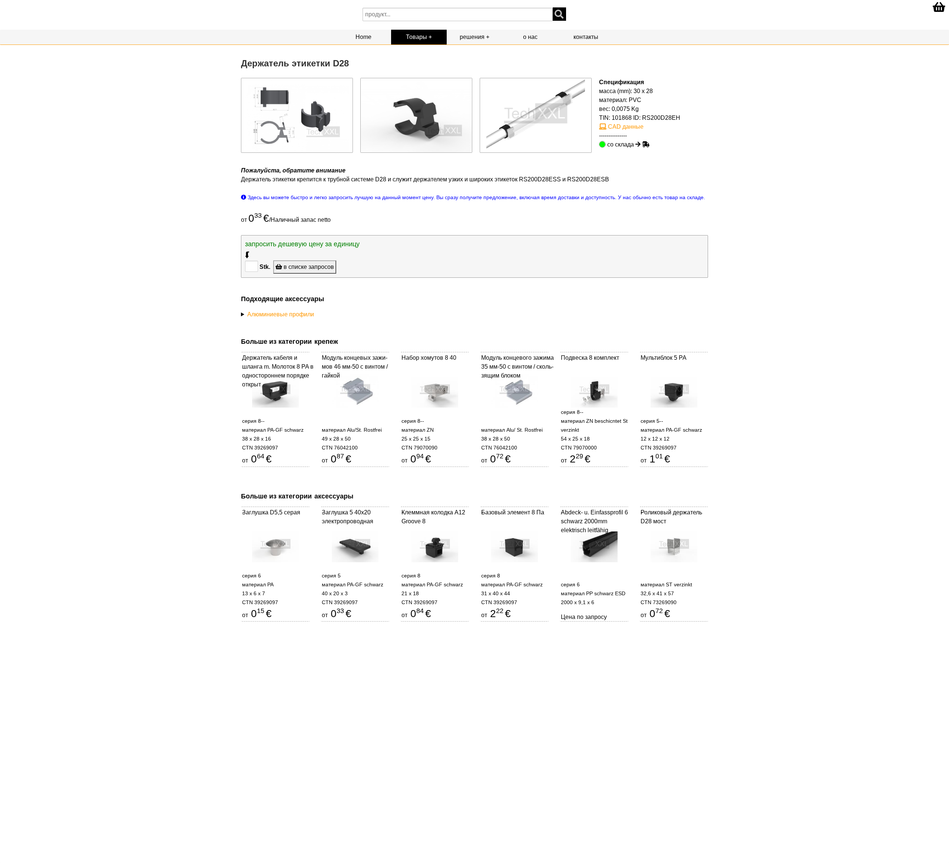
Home (363, 37)
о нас (530, 37)
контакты (585, 37)
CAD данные (625, 126)
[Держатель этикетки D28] (416, 115)
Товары (416, 37)
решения (472, 37)
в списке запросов (308, 267)
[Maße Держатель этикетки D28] (297, 115)
